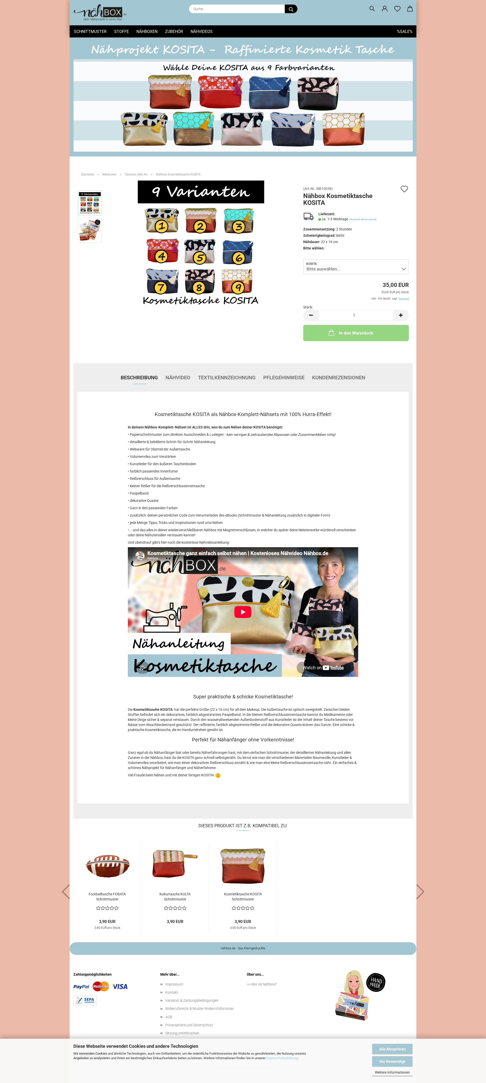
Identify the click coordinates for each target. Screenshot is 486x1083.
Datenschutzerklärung (282, 1058)
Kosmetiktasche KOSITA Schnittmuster (243, 896)
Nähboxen (146, 31)
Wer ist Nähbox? (264, 984)
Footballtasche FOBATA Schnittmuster (107, 896)
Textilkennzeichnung (227, 378)
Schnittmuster (90, 31)
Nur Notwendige (392, 1061)
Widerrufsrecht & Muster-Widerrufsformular (199, 1009)
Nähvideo (178, 378)
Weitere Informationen (392, 1072)
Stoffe (121, 31)
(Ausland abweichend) (363, 219)
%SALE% (405, 31)
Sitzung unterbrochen (182, 1033)
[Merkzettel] (397, 9)
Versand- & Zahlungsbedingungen (191, 1000)
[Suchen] (372, 9)
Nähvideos (202, 31)
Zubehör (174, 31)
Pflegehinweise (284, 378)
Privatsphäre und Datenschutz (189, 1025)
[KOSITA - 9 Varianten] (201, 244)
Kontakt (171, 992)
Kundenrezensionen (338, 378)
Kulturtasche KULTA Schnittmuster (175, 896)
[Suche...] (291, 9)
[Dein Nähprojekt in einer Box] (102, 12)
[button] (384, 9)
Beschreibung (139, 378)
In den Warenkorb (356, 333)
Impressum (174, 984)
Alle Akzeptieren (392, 1049)
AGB (168, 1017)
